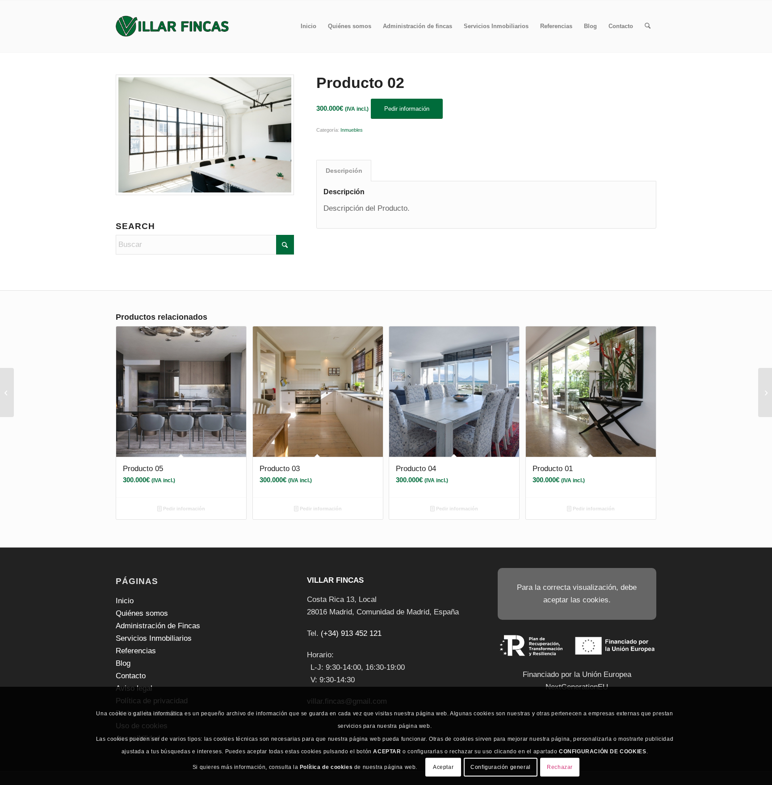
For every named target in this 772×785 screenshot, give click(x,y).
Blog (123, 663)
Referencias (136, 651)
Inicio (125, 601)
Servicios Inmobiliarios (154, 638)
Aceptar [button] (443, 767)
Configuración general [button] (500, 767)
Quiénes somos (142, 613)
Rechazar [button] (560, 767)
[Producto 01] (7, 392)
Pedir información (183, 508)
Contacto (131, 676)
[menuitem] (308, 26)
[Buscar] (647, 26)
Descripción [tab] (344, 170)
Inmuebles (351, 130)
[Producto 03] (765, 392)
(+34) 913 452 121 (351, 633)
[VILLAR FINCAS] (172, 26)
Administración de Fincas (158, 626)
